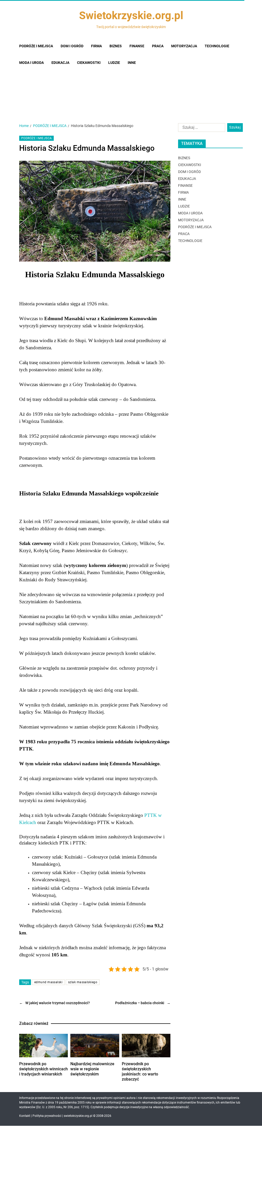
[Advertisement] (131, 77)
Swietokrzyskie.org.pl (131, 15)
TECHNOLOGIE (190, 241)
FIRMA (183, 192)
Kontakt (24, 1116)
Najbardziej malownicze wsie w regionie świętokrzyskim (92, 1068)
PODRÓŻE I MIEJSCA (36, 138)
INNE (182, 199)
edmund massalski (48, 982)
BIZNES (184, 158)
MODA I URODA (190, 213)
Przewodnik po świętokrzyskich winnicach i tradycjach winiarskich (43, 1068)
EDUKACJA (187, 179)
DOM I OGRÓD (189, 172)
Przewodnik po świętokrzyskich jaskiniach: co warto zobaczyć (140, 1071)
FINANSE (185, 185)
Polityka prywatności (46, 1116)
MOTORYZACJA (191, 220)
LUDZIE (184, 206)
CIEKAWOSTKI (189, 165)
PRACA (184, 234)
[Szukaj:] (200, 128)
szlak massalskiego (82, 982)
